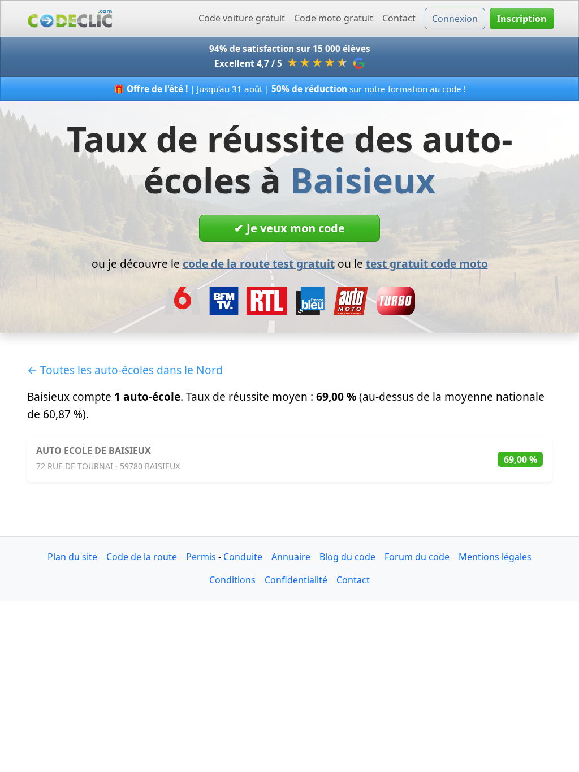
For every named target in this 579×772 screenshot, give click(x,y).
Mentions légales (495, 556)
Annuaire (290, 556)
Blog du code (347, 556)
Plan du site (72, 556)
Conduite (242, 556)
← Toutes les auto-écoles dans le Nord (125, 370)
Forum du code (417, 556)
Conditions (232, 580)
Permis (201, 556)
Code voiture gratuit (241, 18)
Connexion (455, 18)
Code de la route (141, 556)
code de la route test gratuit (259, 263)
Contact (399, 18)
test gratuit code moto (427, 263)
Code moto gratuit (333, 18)
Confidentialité (296, 580)
